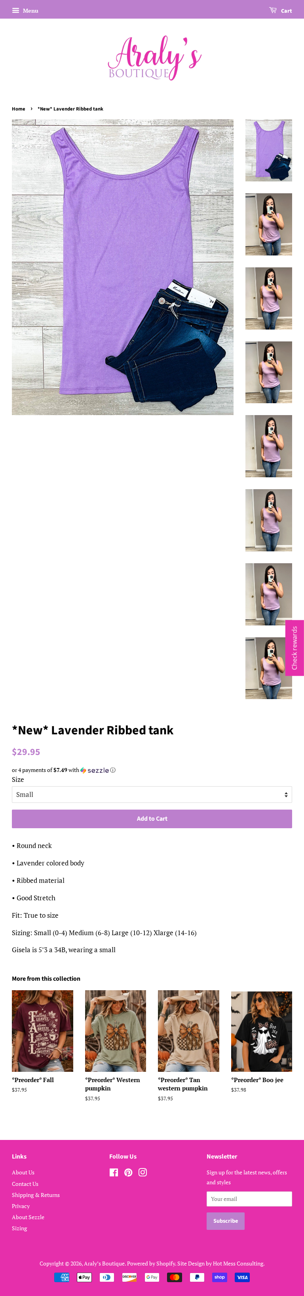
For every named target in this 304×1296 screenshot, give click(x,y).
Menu (29, 10)
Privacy (21, 1206)
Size (18, 779)
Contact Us (25, 1183)
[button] (152, 770)
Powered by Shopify (151, 1263)
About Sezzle (28, 1217)
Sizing (19, 1228)
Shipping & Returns (36, 1195)
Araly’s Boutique (104, 1263)
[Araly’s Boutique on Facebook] (113, 1174)
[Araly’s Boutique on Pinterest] (128, 1174)
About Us (23, 1172)
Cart (286, 11)
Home (18, 108)
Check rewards (294, 648)
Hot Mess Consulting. (239, 1263)
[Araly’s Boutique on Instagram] (142, 1174)
